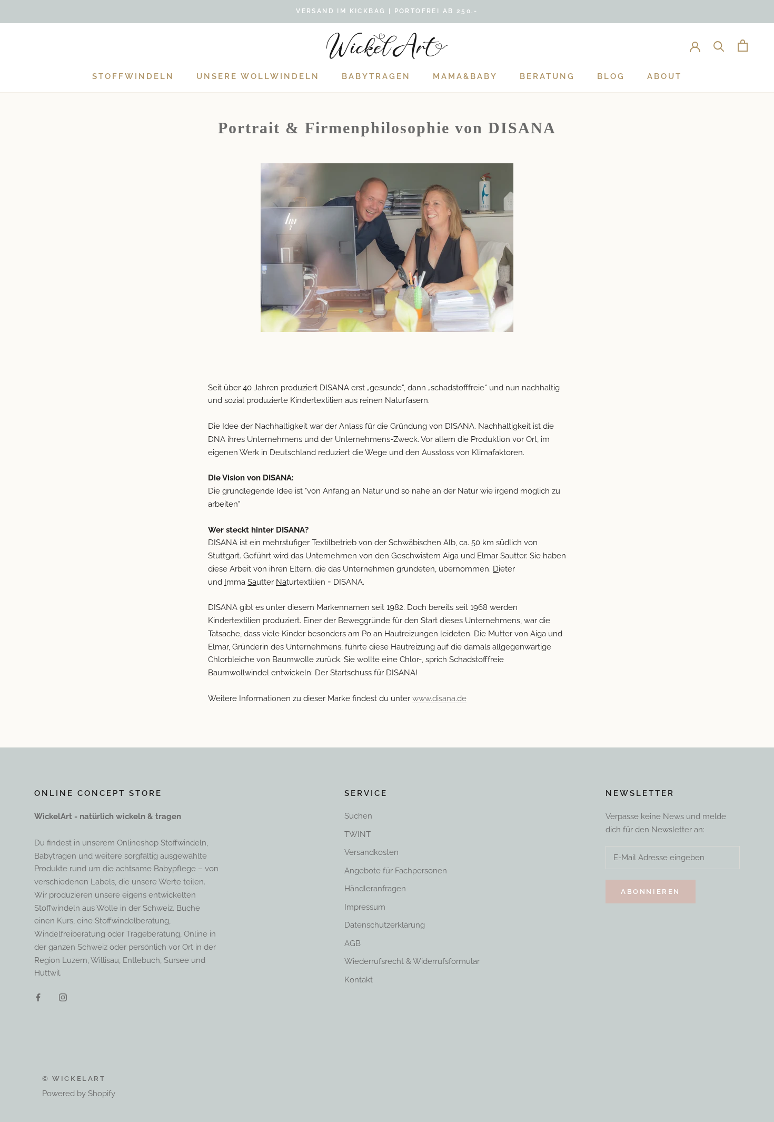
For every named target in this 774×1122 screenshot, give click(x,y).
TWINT (357, 834)
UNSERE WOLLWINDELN (258, 76)
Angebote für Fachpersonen (395, 870)
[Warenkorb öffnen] (743, 46)
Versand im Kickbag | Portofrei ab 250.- (387, 11)
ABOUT (664, 76)
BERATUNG (547, 76)
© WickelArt (74, 1078)
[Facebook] (38, 996)
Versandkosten (371, 852)
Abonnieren (650, 891)
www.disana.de (439, 698)
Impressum (364, 907)
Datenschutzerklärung (384, 925)
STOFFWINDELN (133, 76)
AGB (352, 943)
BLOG (611, 76)
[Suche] (719, 45)
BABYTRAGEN (376, 76)
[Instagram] (63, 996)
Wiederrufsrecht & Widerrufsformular (412, 961)
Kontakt (358, 980)
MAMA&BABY (465, 76)
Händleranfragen (375, 888)
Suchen (358, 816)
